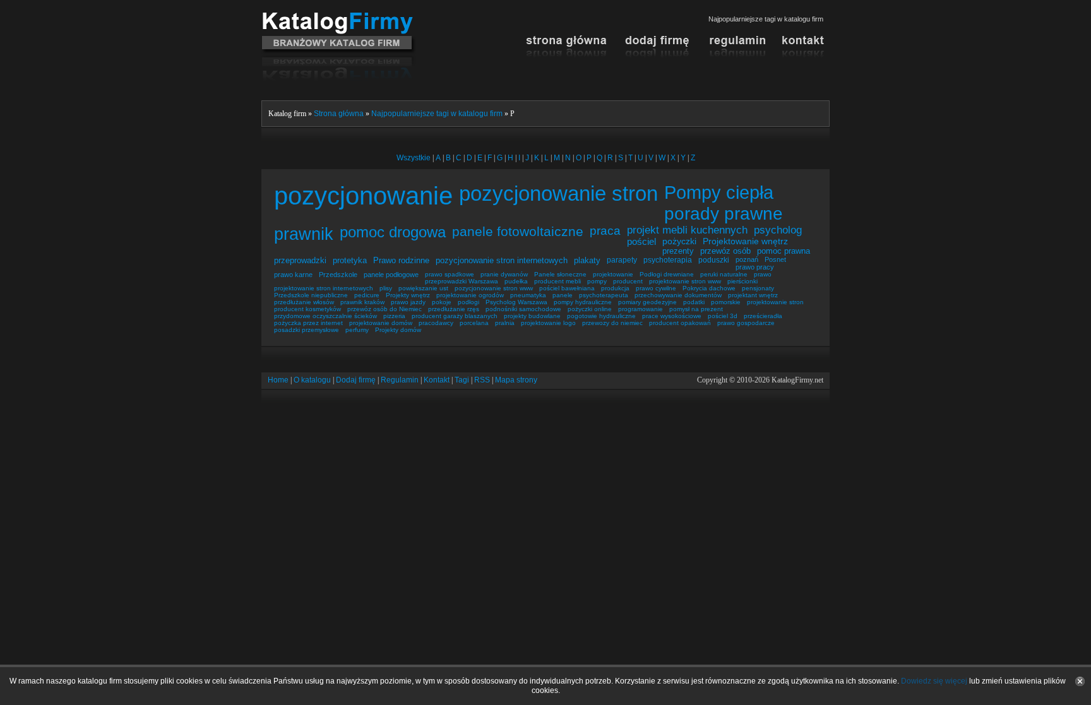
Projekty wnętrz (408, 295)
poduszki (713, 260)
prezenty (678, 251)
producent (628, 281)
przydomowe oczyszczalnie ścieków (325, 315)
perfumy (357, 329)
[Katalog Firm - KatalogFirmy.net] (338, 17)
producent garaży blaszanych (455, 315)
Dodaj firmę (356, 380)
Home (278, 380)
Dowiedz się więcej (934, 681)
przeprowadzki (300, 260)
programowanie (640, 308)
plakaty (587, 260)
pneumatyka (528, 295)
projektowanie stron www (685, 281)
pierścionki (742, 281)
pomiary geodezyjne (647, 302)
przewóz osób (725, 251)
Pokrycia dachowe (709, 288)
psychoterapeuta (603, 295)
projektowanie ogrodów (470, 295)
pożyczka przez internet (308, 322)
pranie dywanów (504, 274)
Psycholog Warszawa (516, 302)
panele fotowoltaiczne (517, 231)
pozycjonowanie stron (558, 193)
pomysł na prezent (696, 308)
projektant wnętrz (753, 295)
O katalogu (312, 380)
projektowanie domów (380, 322)
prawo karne (293, 274)
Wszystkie (413, 157)
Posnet (775, 259)
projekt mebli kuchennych (687, 229)
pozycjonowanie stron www (494, 288)
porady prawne (723, 213)
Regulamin (400, 380)
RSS (482, 380)
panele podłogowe (391, 274)
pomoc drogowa (393, 232)
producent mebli (557, 281)
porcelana (474, 322)
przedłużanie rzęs (453, 308)
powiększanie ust (423, 288)
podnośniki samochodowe (523, 308)
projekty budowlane (532, 315)
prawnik (303, 234)
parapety (622, 260)
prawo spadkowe (449, 274)
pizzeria (394, 315)
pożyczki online (590, 308)
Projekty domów (398, 329)
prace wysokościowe (671, 315)
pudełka (516, 281)
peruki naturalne (724, 274)
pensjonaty (758, 288)
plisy (385, 288)
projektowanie (613, 274)
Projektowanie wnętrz (745, 241)
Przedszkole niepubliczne (311, 295)
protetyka (350, 260)
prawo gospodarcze (746, 322)
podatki (694, 302)
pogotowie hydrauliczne (601, 315)
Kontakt (437, 380)
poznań (747, 259)
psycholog (778, 229)
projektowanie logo (548, 322)
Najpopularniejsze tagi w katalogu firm (437, 113)
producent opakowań (680, 322)
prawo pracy (755, 267)
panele (562, 295)
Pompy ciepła (718, 192)
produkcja (615, 288)
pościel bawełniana (567, 288)
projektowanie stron (775, 302)
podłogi (468, 302)
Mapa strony (516, 380)
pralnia (505, 322)
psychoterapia (667, 260)
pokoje (441, 302)
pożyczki (679, 241)
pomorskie (726, 302)
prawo (763, 274)
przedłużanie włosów (304, 302)
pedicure (366, 295)
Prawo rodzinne (401, 260)
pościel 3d (722, 315)
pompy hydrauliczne (583, 302)
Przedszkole (338, 274)
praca (605, 230)
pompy (597, 281)
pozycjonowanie (363, 196)
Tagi (462, 380)
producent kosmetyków (307, 308)
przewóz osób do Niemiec (384, 308)
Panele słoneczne (560, 274)
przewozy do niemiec (612, 322)
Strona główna (339, 113)
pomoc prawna (783, 251)
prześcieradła (763, 315)
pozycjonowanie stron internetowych (502, 260)
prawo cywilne (656, 288)
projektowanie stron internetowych (323, 288)
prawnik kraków (362, 302)
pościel (641, 241)
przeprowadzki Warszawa (461, 281)
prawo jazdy (408, 302)
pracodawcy (436, 322)
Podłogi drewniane (667, 274)
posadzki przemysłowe (306, 329)
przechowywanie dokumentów (678, 295)
